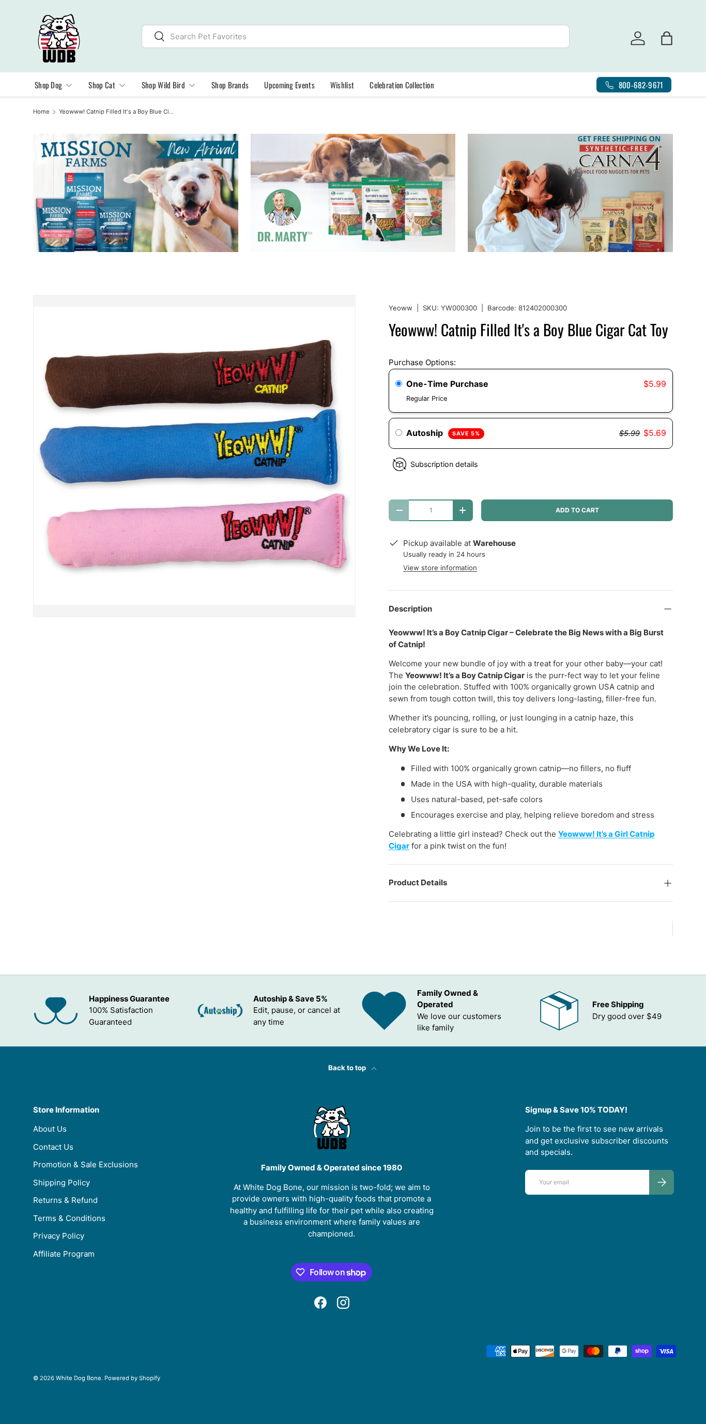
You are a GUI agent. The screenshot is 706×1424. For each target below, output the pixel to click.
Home (41, 112)
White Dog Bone (78, 1378)
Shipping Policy (61, 1182)
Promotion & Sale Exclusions (85, 1164)
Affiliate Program (64, 1254)
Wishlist (342, 84)
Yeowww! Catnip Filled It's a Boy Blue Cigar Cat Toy (117, 112)
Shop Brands (230, 84)
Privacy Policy (58, 1236)
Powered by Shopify (132, 1378)
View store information (440, 568)
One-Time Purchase (447, 384)
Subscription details (444, 464)
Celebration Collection (402, 84)
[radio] (398, 384)
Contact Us (53, 1147)
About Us (50, 1129)
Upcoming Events (289, 84)
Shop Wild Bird (163, 84)
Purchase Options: (422, 362)
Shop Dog (48, 84)
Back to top (347, 1067)
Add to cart (577, 510)
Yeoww (400, 308)
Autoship (443, 433)
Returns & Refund (65, 1200)
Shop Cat (101, 84)
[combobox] (355, 36)
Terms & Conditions (69, 1218)
